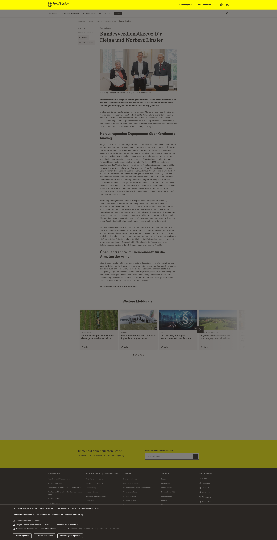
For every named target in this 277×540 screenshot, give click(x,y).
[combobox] (206, 4)
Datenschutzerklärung (73, 514)
